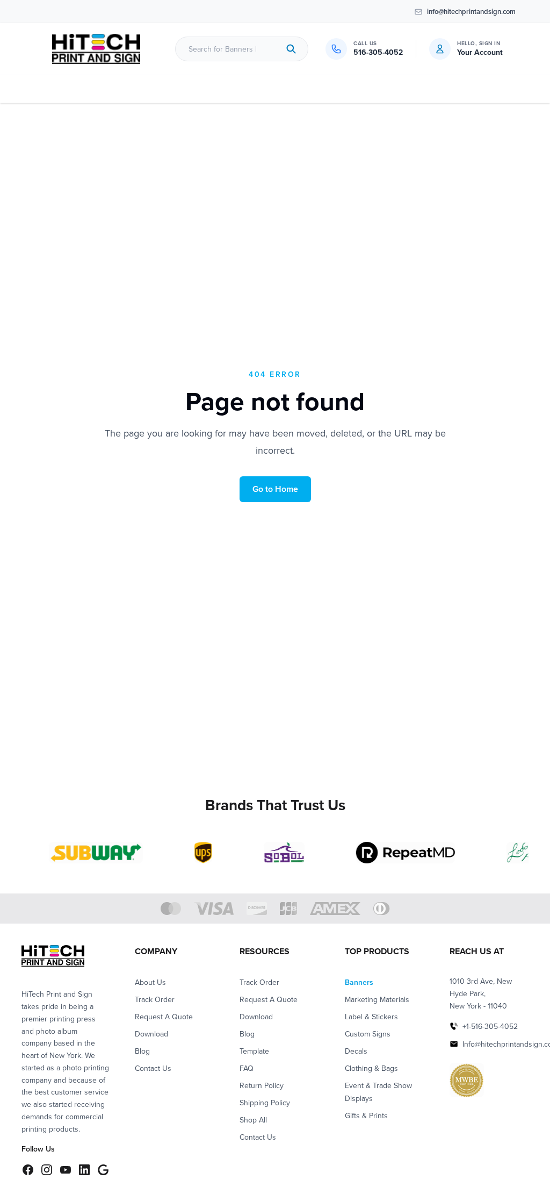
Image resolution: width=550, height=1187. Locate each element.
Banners (359, 982)
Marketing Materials (377, 999)
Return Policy (262, 1085)
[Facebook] (27, 1169)
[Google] (103, 1169)
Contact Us (153, 1068)
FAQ (247, 1068)
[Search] (291, 49)
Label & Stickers (371, 1016)
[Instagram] (46, 1169)
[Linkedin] (84, 1169)
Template (254, 1051)
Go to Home (275, 489)
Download (151, 1033)
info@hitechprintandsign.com (471, 11)
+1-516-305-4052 (490, 1026)
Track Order (155, 999)
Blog (142, 1051)
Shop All (253, 1119)
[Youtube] (65, 1169)
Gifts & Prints (366, 1115)
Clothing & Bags (371, 1068)
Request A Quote (164, 1016)
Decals (356, 1051)
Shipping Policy (265, 1102)
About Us (150, 982)
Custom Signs (367, 1033)
